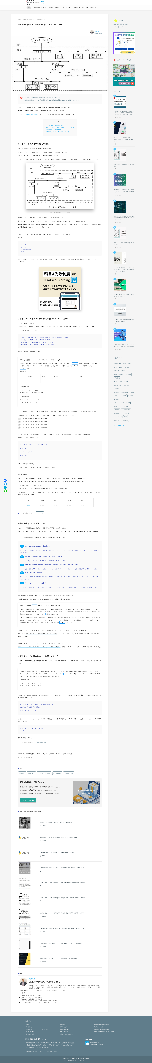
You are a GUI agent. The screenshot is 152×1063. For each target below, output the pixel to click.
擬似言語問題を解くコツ (65, 1029)
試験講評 (128, 374)
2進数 (132, 392)
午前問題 (117, 378)
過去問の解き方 (126, 409)
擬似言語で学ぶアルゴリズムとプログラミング (37, 1029)
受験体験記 (62, 1024)
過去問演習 (118, 363)
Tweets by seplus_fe (118, 425)
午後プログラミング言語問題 (122, 381)
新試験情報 (118, 385)
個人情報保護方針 (30, 1051)
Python (117, 395)
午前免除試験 (118, 367)
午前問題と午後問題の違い (44, 773)
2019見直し (126, 406)
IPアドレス (40, 513)
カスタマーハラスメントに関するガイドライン (46, 1051)
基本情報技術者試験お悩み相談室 (101, 1024)
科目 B (117, 370)
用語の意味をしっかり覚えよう (53, 129)
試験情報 (117, 399)
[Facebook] (5, 480)
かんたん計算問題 (30, 1031)
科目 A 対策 (67, 8)
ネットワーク (32, 773)
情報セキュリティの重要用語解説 (101, 1029)
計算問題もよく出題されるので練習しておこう (57, 131)
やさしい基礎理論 (64, 1031)
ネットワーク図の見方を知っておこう (55, 125)
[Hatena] (5, 487)
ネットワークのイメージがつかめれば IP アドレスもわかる (60, 127)
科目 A (123, 370)
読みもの (93, 8)
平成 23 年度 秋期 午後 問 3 (31, 114)
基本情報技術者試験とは (40, 7)
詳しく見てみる (28, 800)
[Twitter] (5, 484)
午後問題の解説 (57, 773)
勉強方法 (127, 367)
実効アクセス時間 (42, 742)
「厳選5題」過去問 (98, 1027)
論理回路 (126, 420)
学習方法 (124, 395)
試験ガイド (118, 406)
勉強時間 (117, 409)
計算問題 (117, 388)
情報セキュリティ (128, 385)
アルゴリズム (127, 363)
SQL (126, 416)
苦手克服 (85, 8)
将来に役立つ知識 (30, 1034)
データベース (125, 413)
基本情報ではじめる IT (31, 1027)
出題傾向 (131, 395)
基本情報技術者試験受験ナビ (29, 19)
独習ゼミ (20, 19)
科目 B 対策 (76, 8)
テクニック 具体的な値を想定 (122, 402)
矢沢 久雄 (97, 31)
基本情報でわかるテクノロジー (67, 1034)
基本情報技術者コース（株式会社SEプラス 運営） (96, 1043)
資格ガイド (28, 1024)
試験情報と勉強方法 (55, 8)
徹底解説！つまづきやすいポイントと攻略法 (104, 1031)
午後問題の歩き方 (40, 19)
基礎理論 (117, 413)
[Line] (5, 491)
